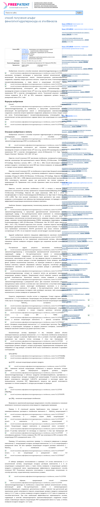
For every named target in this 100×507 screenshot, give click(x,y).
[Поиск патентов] (19, 6)
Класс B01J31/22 (67, 259)
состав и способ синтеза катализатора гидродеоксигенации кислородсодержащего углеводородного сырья (74, 176)
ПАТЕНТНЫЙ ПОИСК (16, 7)
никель (75, 116)
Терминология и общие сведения (43, 2)
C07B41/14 (25, 49)
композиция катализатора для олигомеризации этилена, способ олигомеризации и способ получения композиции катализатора (77, 240)
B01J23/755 (25, 55)
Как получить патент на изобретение (44, 4)
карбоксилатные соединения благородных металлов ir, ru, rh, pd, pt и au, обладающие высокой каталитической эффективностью (77, 213)
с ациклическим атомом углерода (83, 29)
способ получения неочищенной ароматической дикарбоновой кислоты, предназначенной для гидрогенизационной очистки (75, 246)
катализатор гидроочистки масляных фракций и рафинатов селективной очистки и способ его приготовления (75, 169)
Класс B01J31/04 (67, 182)
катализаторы (71, 149)
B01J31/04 (25, 57)
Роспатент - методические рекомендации (45, 5)
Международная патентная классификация (46, 7)
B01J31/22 (25, 58)
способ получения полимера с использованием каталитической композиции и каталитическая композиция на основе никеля (75, 225)
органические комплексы (79, 259)
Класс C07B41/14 (67, 24)
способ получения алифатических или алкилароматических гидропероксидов (75, 39)
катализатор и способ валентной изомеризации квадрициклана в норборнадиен (71, 316)
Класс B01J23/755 (67, 116)
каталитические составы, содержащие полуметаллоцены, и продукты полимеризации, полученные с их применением (76, 275)
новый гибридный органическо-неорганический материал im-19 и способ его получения (75, 189)
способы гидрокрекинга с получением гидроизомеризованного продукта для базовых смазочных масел (75, 143)
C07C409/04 (25, 51)
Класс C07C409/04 (67, 29)
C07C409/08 (25, 52)
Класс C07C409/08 (67, 46)
